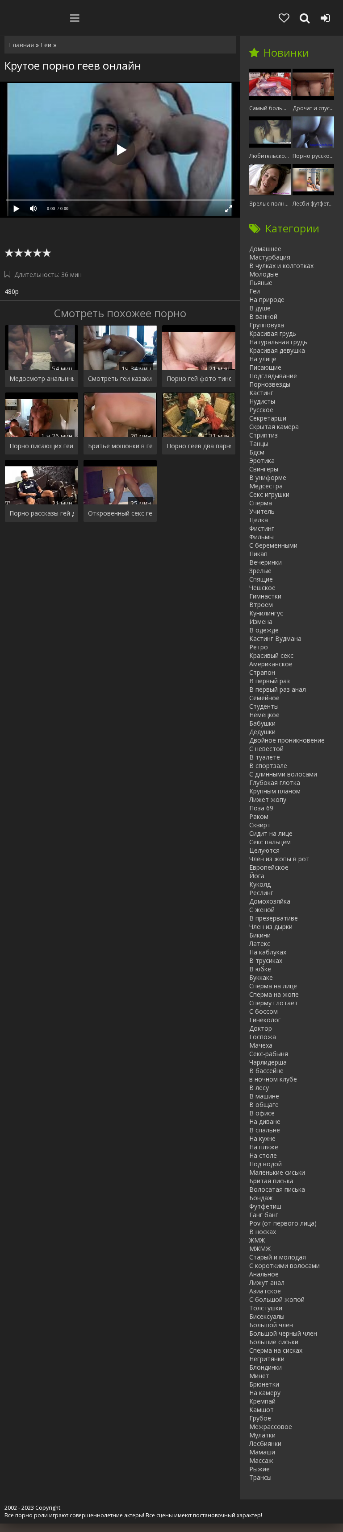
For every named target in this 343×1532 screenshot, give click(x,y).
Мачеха (260, 1045)
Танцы (258, 443)
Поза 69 (261, 808)
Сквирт (260, 825)
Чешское (262, 587)
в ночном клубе (273, 1079)
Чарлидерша (268, 1062)
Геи (254, 291)
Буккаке (261, 977)
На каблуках (267, 952)
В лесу (259, 1087)
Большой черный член (283, 1333)
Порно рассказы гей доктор (41, 513)
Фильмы (261, 537)
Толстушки (265, 1308)
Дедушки (262, 731)
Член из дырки (271, 926)
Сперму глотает (273, 1003)
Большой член (271, 1325)
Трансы (260, 1477)
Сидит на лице (271, 833)
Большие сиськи (273, 1342)
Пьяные (260, 282)
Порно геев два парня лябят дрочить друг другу (199, 446)
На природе (266, 299)
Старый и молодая (277, 1257)
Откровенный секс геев (120, 513)
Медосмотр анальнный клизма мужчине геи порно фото (41, 378)
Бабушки (262, 723)
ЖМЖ (257, 1240)
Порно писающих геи (41, 446)
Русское (261, 409)
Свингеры (263, 469)
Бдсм (256, 452)
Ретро (258, 647)
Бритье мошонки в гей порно (120, 446)
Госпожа (262, 1036)
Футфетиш (265, 1206)
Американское (271, 664)
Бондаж (261, 1197)
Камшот (261, 1409)
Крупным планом (275, 791)
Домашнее (265, 248)
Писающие (265, 367)
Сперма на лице (273, 986)
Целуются (264, 850)
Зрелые (260, 570)
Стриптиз (263, 435)
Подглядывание (273, 376)
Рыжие (259, 1469)
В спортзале (268, 765)
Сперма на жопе (274, 994)
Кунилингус (266, 613)
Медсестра (266, 486)
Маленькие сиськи (277, 1172)
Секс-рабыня (268, 1053)
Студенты (264, 706)
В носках (262, 1231)
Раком (258, 816)
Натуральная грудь (278, 342)
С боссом (263, 1011)
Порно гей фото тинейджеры (199, 378)
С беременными (273, 545)
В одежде (264, 630)
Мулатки (262, 1435)
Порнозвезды (269, 384)
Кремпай (262, 1401)
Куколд (260, 884)
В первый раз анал (277, 689)
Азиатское (265, 1291)
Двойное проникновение (287, 740)
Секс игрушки (269, 494)
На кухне (262, 1138)
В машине (264, 1096)
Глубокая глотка (274, 782)
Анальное (264, 1274)
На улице (262, 359)
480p (11, 291)
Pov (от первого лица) (283, 1223)
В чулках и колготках (281, 265)
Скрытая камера (274, 426)
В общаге (264, 1104)
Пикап (258, 553)
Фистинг (261, 528)
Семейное (264, 698)
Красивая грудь (272, 333)
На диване (264, 1121)
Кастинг (261, 392)
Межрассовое (270, 1426)
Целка (258, 520)
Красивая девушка (277, 350)
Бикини (260, 935)
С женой (262, 909)
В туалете (264, 757)
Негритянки (266, 1358)
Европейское (269, 867)
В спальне (264, 1130)
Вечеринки (265, 562)
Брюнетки (264, 1384)
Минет (259, 1375)
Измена (260, 621)
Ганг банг (263, 1214)
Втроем (261, 604)
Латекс (259, 943)
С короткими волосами (284, 1265)
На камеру (264, 1392)
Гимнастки (265, 596)
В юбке (260, 969)
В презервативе (273, 918)
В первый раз (269, 681)
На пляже (263, 1147)
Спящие (261, 579)
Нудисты (262, 401)
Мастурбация (269, 257)
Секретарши (267, 418)
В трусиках (265, 960)
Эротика (262, 460)
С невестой (266, 748)
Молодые (263, 274)
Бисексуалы (266, 1316)
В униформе (267, 477)
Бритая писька (271, 1181)
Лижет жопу (267, 799)
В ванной (263, 316)
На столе (263, 1155)
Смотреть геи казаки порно (120, 378)
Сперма (260, 503)
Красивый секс (271, 655)
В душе (260, 308)
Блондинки (265, 1367)
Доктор (260, 1028)
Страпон (262, 672)
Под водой (265, 1164)
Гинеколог (265, 1020)
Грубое (260, 1418)
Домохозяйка (269, 901)
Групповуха (266, 325)
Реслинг (261, 892)
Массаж (261, 1460)
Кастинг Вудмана (275, 638)
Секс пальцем (270, 842)
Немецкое (264, 714)
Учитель (262, 511)
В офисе (262, 1113)
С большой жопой (277, 1299)
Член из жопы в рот (279, 859)
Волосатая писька (277, 1189)
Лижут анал (266, 1282)
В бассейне (266, 1070)
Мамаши (262, 1452)
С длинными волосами (283, 774)
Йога (256, 875)
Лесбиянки (265, 1443)
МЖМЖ (260, 1248)
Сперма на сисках (275, 1350)
